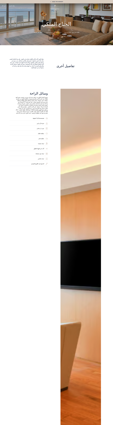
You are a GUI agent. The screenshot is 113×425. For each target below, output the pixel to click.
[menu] (110, 5)
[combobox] (105, 6)
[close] (51, 2)
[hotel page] (55, 6)
